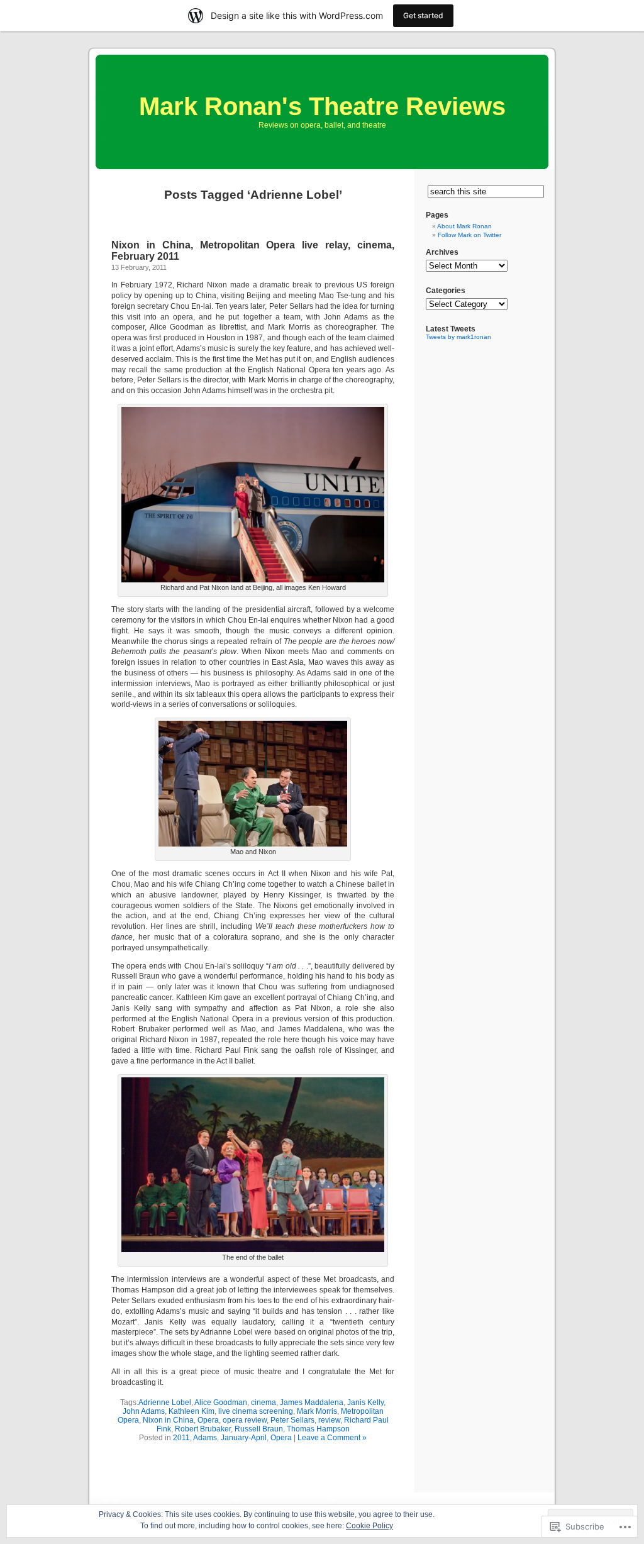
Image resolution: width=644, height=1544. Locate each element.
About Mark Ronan (464, 226)
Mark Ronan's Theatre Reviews (322, 106)
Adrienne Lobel (164, 1402)
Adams (205, 1437)
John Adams (144, 1411)
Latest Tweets (450, 329)
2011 (181, 1437)
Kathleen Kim (191, 1411)
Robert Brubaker (203, 1429)
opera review (245, 1420)
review (329, 1420)
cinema (263, 1402)
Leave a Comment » (332, 1437)
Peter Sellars (292, 1420)
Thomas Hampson (318, 1429)
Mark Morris (317, 1411)
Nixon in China (168, 1420)
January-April (244, 1437)
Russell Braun (259, 1429)
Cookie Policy (369, 1525)
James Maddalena (311, 1402)
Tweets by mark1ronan (458, 336)
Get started (423, 15)
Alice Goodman (220, 1402)
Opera (208, 1420)
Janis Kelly (365, 1402)
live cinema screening (255, 1411)
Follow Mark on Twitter (469, 234)
